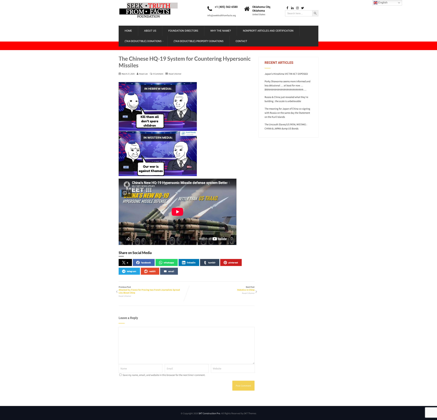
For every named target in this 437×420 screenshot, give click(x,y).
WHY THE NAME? (220, 30)
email (171, 271)
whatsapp (169, 262)
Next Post (246, 288)
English (382, 2)
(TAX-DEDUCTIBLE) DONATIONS (143, 41)
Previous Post (149, 290)
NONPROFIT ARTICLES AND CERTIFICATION (268, 30)
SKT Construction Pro (209, 413)
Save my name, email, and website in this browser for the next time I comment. (164, 375)
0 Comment (158, 73)
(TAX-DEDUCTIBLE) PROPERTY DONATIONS (198, 41)
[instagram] (297, 8)
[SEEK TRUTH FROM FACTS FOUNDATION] (148, 1)
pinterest (233, 262)
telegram (131, 271)
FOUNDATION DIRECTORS (183, 30)
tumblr (212, 262)
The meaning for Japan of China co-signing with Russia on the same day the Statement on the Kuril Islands (287, 112)
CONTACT (241, 41)
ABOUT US (150, 30)
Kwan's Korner (175, 73)
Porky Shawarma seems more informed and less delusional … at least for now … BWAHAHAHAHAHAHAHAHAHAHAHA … (287, 85)
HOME (128, 30)
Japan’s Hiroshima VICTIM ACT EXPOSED (286, 73)
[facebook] (287, 8)
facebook (146, 262)
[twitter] (302, 8)
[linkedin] (292, 8)
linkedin (191, 262)
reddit (152, 271)
